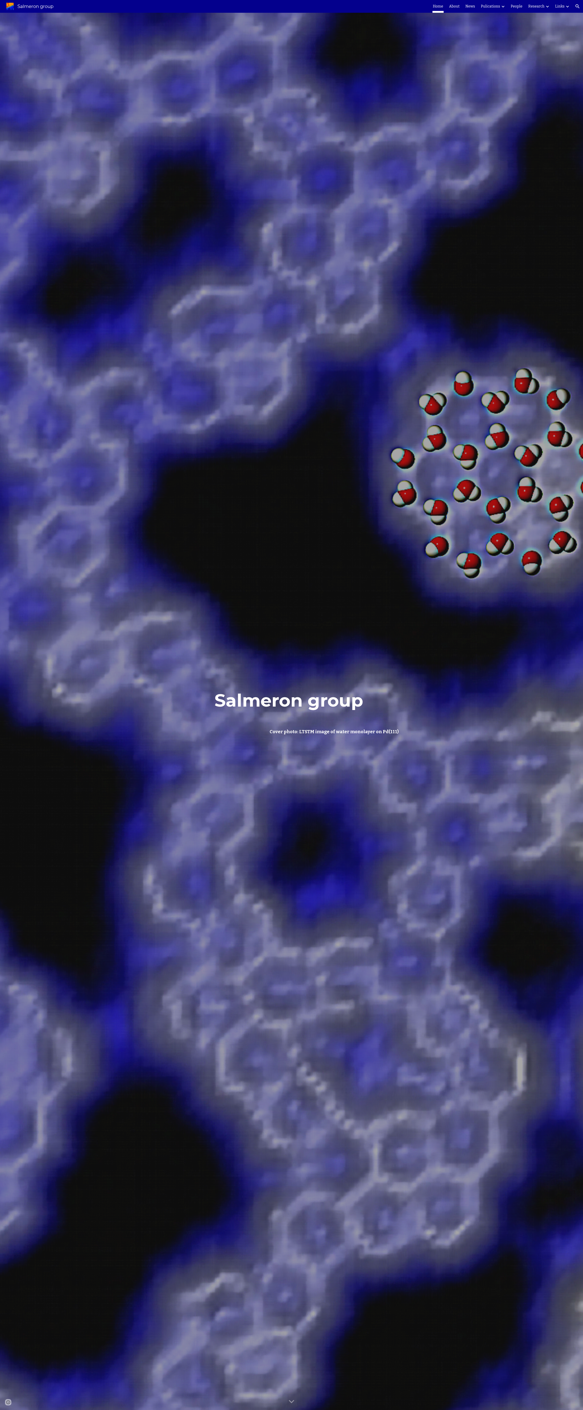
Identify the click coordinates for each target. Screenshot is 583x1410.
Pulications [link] (490, 6)
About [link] (454, 6)
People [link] (516, 6)
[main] (291, 700)
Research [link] (536, 6)
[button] (577, 6)
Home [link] (438, 6)
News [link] (470, 6)
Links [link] (560, 6)
